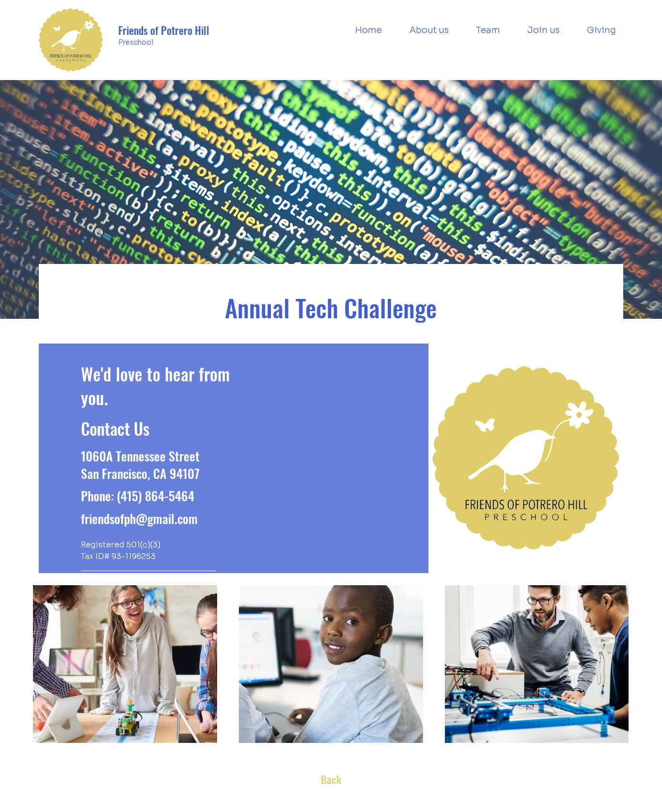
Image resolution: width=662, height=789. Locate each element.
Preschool (135, 42)
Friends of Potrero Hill (163, 30)
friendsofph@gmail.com (139, 518)
